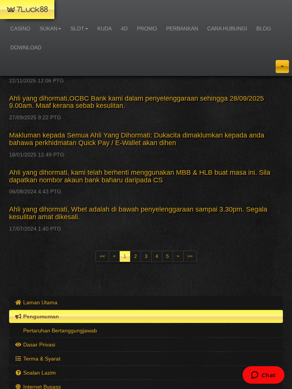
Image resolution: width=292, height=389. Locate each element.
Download (25, 47)
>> (190, 256)
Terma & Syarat (41, 359)
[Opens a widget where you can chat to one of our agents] (263, 375)
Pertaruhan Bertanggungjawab (59, 330)
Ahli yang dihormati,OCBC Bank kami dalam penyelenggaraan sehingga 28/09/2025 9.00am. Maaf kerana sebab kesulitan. (136, 102)
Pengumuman (40, 316)
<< (102, 256)
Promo (147, 28)
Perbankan (182, 28)
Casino (20, 28)
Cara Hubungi (227, 28)
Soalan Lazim (39, 373)
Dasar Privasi (38, 345)
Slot (77, 28)
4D (124, 28)
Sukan (48, 28)
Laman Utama (39, 302)
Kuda (104, 28)
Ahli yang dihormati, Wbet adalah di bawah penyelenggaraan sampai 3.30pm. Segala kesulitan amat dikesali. (138, 213)
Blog (263, 28)
